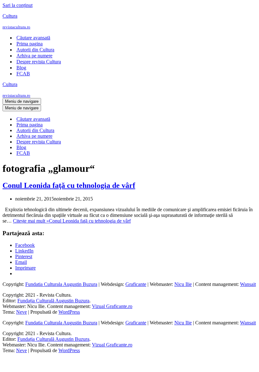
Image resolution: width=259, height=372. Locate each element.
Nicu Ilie (183, 284)
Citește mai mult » (72, 221)
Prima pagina (29, 43)
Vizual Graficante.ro (112, 306)
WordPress (69, 312)
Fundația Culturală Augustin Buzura (53, 300)
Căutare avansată (33, 37)
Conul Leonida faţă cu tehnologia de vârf (69, 185)
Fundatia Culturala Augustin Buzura (61, 284)
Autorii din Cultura (35, 49)
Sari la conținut (18, 5)
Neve (21, 312)
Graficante (135, 284)
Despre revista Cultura (38, 61)
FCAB (23, 73)
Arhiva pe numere (34, 55)
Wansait (248, 284)
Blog (21, 67)
